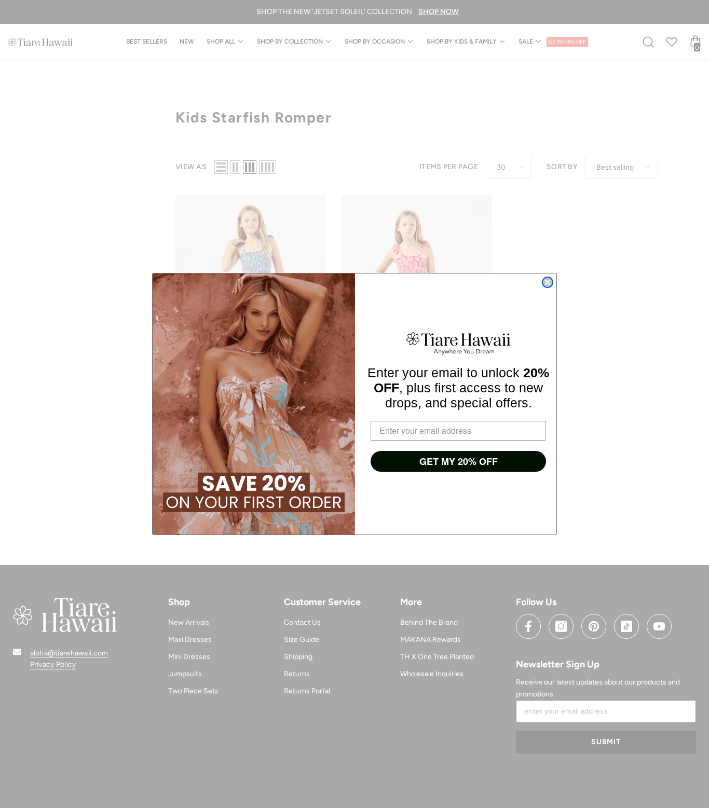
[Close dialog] (547, 282)
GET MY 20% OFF (458, 461)
